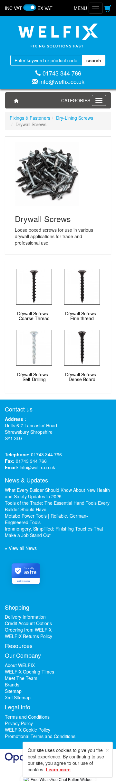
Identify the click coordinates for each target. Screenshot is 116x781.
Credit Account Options (28, 623)
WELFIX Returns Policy (28, 636)
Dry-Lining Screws (74, 118)
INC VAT (13, 8)
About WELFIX (20, 665)
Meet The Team (21, 678)
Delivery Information (25, 617)
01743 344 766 (62, 73)
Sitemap (13, 691)
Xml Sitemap (18, 697)
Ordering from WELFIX (28, 629)
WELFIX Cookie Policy (27, 729)
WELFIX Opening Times (29, 671)
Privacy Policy (19, 723)
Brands (12, 684)
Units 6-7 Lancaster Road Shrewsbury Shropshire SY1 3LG (31, 431)
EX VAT (45, 8)
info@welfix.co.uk (61, 81)
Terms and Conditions (27, 717)
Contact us (19, 409)
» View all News (21, 548)
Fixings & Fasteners (30, 118)
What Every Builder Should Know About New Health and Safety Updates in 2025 (57, 493)
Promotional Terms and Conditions (40, 736)
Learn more (58, 769)
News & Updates (26, 480)
